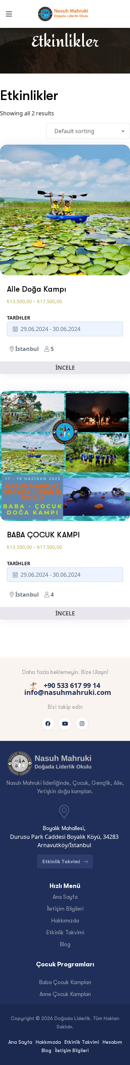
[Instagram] (82, 723)
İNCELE (65, 367)
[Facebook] (48, 723)
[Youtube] (65, 723)
